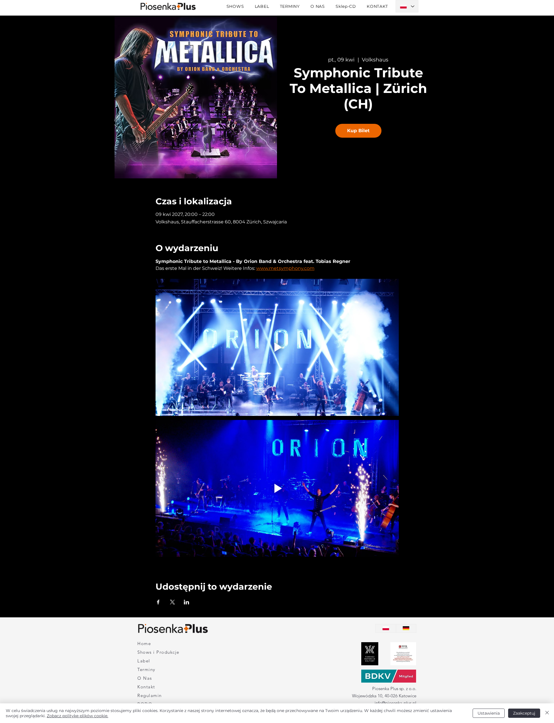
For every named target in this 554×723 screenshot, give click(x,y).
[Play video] (277, 347)
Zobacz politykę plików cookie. (77, 715)
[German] (406, 628)
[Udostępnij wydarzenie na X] (172, 602)
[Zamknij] (547, 713)
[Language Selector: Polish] (407, 6)
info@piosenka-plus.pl (395, 703)
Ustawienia (489, 713)
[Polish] (386, 628)
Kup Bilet (358, 130)
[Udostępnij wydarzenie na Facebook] (158, 602)
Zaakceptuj (524, 713)
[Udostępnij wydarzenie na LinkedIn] (186, 602)
